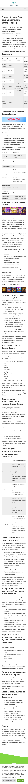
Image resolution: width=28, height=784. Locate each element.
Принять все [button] (20, 780)
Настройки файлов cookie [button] (9, 780)
